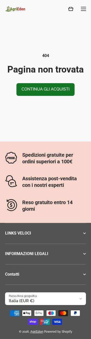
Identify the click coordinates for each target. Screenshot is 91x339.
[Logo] (15, 9)
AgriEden (36, 331)
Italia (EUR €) (21, 300)
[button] (70, 8)
